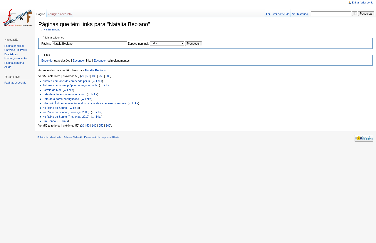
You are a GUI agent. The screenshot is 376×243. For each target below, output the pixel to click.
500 (108, 76)
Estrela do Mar (51, 90)
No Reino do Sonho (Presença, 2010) (65, 116)
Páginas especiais (15, 82)
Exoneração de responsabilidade (101, 137)
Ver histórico (300, 14)
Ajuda (7, 67)
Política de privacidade (49, 137)
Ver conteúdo (281, 14)
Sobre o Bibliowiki (73, 137)
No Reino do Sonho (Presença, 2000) (65, 112)
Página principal (14, 45)
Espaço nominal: (138, 43)
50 (87, 76)
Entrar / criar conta (362, 2)
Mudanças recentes (16, 58)
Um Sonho (49, 121)
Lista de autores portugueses (60, 99)
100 (94, 76)
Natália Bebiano (52, 29)
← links (97, 81)
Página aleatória (14, 62)
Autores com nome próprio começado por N (69, 85)
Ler (268, 14)
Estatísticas (11, 54)
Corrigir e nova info (60, 14)
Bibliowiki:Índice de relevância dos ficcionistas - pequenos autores (84, 103)
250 (101, 76)
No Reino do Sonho (54, 107)
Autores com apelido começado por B (66, 81)
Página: (46, 43)
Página (40, 14)
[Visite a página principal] (17, 17)
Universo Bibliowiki (15, 50)
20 (82, 76)
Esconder (47, 60)
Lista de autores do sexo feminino (63, 94)
